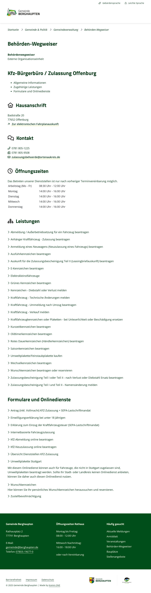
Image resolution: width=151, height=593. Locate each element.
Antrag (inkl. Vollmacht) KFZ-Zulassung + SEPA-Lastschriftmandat (51, 410)
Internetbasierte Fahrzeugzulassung (33, 432)
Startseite (13, 29)
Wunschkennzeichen (23, 484)
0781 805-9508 (20, 152)
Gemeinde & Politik (36, 29)
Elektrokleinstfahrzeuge (25, 276)
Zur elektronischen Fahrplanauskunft (35, 124)
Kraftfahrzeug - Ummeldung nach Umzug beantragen (43, 305)
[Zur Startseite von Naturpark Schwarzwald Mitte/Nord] (126, 580)
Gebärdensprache (111, 3)
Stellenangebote (116, 556)
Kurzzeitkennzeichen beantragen (31, 326)
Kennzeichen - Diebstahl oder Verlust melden (39, 290)
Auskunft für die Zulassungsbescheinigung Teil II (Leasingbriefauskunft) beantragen (62, 261)
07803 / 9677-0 (24, 551)
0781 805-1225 (20, 148)
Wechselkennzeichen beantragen (31, 363)
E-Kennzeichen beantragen (27, 268)
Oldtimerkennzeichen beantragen (31, 334)
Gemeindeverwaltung (66, 29)
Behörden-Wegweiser (119, 546)
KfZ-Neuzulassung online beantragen (33, 447)
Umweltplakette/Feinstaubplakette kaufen (36, 356)
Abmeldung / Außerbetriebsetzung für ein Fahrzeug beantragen (50, 232)
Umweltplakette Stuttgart (26, 461)
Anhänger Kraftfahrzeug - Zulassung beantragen (40, 239)
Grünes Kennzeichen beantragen (31, 283)
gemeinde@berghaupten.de (22, 547)
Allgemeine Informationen (30, 82)
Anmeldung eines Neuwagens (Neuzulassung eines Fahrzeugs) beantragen (57, 246)
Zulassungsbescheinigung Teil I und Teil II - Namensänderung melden (54, 385)
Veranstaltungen (116, 541)
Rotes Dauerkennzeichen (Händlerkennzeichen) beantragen (47, 341)
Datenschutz (48, 579)
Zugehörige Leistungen (28, 87)
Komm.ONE (54, 585)
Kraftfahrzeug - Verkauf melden (30, 312)
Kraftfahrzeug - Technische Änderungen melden (40, 297)
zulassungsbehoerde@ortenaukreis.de (36, 157)
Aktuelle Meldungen (118, 531)
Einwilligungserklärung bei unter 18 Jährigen (38, 417)
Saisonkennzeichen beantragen (30, 348)
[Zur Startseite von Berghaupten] (20, 12)
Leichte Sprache (136, 3)
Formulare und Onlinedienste (32, 91)
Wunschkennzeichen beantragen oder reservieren (41, 370)
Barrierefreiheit (13, 579)
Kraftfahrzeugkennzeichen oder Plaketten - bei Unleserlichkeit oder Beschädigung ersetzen (67, 319)
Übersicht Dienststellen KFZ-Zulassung (34, 454)
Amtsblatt (112, 536)
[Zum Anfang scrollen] (142, 584)
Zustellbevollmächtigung (26, 496)
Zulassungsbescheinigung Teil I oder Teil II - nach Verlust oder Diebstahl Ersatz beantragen (67, 377)
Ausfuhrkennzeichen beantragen (31, 254)
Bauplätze (112, 551)
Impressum (31, 579)
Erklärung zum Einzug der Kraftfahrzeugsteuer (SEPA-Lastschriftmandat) (55, 425)
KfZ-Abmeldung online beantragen (32, 439)
